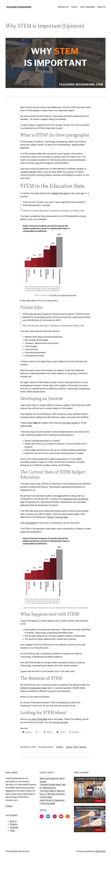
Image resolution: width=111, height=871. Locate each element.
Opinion (69, 747)
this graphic (31, 523)
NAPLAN (24, 505)
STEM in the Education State (33, 688)
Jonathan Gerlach (28, 172)
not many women (70, 423)
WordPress (100, 851)
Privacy (9, 806)
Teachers (59, 747)
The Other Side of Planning (52, 791)
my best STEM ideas (38, 719)
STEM (75, 747)
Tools (12, 830)
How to (13, 821)
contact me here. (60, 722)
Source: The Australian (57, 517)
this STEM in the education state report (63, 295)
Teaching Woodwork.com (17, 851)
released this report (60, 193)
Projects (13, 824)
